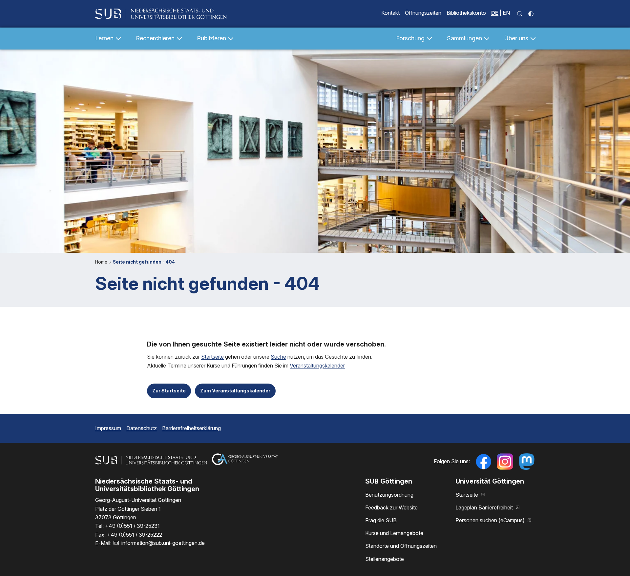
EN (506, 13)
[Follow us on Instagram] (505, 461)
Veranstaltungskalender (317, 365)
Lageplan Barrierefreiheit (484, 507)
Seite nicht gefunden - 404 (144, 262)
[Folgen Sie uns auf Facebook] (483, 461)
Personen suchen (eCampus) (490, 520)
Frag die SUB (381, 520)
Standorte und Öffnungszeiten (401, 546)
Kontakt (390, 13)
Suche (278, 356)
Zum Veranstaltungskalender (235, 390)
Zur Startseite (169, 390)
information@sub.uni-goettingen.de (163, 543)
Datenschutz (141, 428)
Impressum (108, 428)
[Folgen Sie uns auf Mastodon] (526, 461)
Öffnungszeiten (423, 13)
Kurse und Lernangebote (394, 533)
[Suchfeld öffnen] (519, 13)
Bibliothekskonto (466, 13)
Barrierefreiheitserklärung (191, 428)
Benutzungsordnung (389, 494)
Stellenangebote (384, 559)
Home (102, 262)
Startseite (212, 356)
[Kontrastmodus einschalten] (531, 14)
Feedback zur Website (391, 507)
